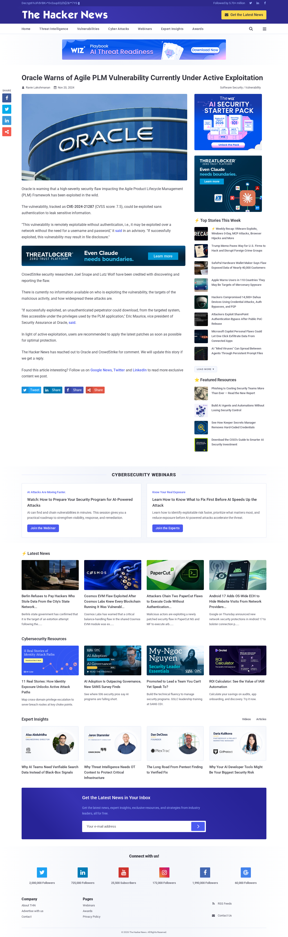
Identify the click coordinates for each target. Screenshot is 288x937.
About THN (29, 905)
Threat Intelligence (53, 29)
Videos (246, 719)
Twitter (119, 370)
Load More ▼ (206, 369)
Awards (197, 29)
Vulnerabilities (88, 29)
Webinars (145, 29)
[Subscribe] (198, 826)
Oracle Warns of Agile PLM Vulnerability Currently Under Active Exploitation (142, 77)
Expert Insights (172, 29)
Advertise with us (32, 911)
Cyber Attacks (118, 29)
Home (26, 29)
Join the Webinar (43, 528)
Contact (27, 916)
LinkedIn (140, 370)
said (118, 231)
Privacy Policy (91, 916)
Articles (261, 719)
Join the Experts (168, 528)
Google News (101, 370)
